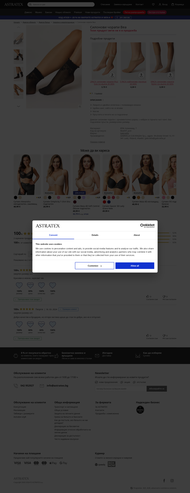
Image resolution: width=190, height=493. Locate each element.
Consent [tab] (53, 235)
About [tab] (137, 235)
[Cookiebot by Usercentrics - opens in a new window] (142, 226)
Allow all (135, 266)
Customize (93, 266)
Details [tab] (95, 235)
